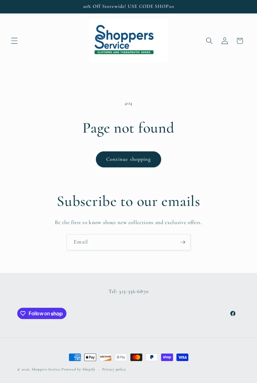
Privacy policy (114, 369)
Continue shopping (128, 159)
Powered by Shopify (78, 369)
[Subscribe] (182, 242)
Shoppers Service (46, 369)
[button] (14, 40)
